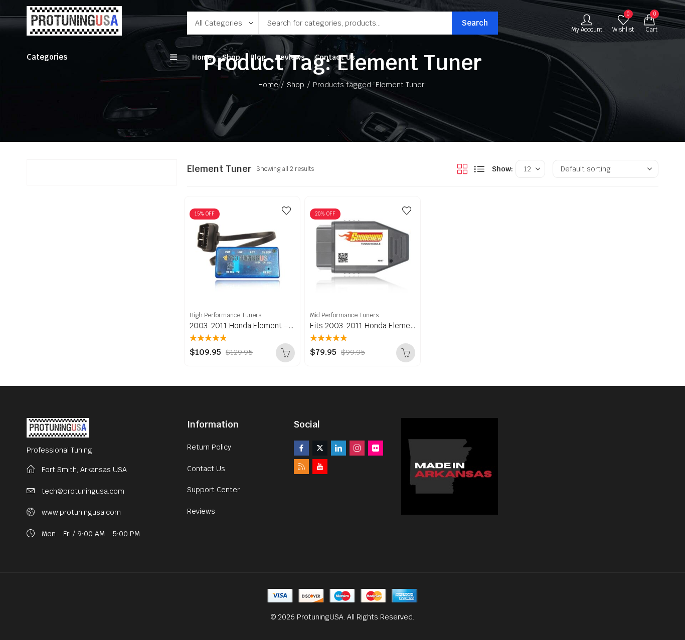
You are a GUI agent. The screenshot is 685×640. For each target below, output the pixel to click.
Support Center (213, 489)
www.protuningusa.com (81, 512)
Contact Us (206, 468)
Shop (295, 84)
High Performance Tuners (225, 315)
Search (475, 23)
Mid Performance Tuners (344, 315)
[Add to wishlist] (286, 210)
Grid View (462, 168)
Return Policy (209, 447)
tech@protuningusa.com (83, 491)
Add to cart (285, 352)
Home (268, 84)
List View (479, 168)
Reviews (201, 511)
